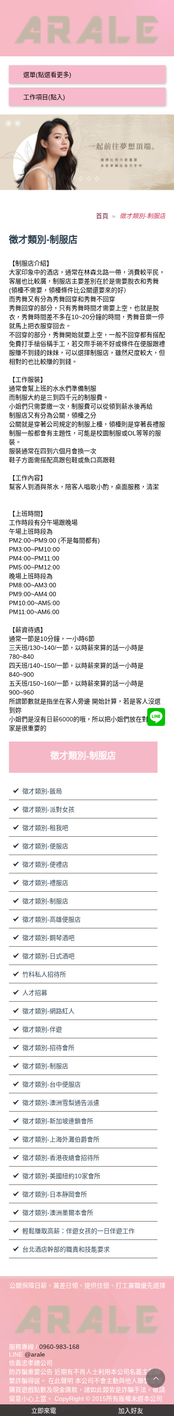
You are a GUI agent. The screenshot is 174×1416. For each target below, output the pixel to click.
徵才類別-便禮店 (45, 864)
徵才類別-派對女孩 (48, 809)
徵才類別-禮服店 (45, 882)
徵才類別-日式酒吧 (48, 956)
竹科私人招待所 (44, 974)
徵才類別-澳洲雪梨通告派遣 (60, 1102)
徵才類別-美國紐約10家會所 (61, 1176)
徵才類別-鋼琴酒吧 (48, 937)
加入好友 (130, 1410)
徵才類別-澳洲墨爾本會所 (57, 1212)
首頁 (102, 215)
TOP (155, 1378)
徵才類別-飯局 (42, 791)
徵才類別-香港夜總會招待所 (60, 1157)
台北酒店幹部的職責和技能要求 (66, 1249)
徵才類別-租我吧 (45, 827)
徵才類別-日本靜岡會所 (54, 1194)
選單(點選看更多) (47, 74)
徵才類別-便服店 (45, 846)
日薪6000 (59, 719)
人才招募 (34, 992)
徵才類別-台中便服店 (51, 1084)
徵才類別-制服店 (45, 901)
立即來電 (43, 1410)
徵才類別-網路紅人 (48, 1011)
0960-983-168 (59, 1346)
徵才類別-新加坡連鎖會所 (57, 1121)
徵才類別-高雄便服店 (51, 919)
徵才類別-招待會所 (48, 1047)
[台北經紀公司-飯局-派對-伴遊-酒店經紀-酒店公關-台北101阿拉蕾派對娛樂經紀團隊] (87, 27)
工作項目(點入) (44, 97)
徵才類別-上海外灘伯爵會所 (60, 1139)
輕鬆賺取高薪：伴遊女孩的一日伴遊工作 (78, 1231)
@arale (35, 1354)
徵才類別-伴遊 (42, 1029)
